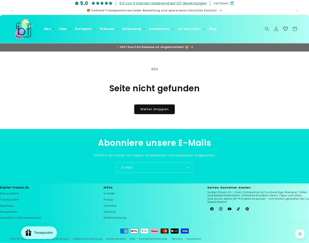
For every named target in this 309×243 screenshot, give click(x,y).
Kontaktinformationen (153, 238)
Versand (110, 206)
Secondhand (9, 194)
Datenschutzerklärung (87, 238)
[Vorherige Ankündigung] (12, 11)
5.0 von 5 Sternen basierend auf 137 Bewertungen (163, 3)
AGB (132, 238)
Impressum (193, 238)
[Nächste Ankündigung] (297, 11)
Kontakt (109, 194)
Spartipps (7, 206)
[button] (49, 28)
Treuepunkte (9, 200)
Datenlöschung (115, 218)
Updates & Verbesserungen (20, 218)
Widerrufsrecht (116, 238)
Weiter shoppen (154, 109)
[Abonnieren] (187, 168)
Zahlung (110, 212)
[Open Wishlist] (285, 28)
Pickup (109, 200)
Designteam (9, 212)
